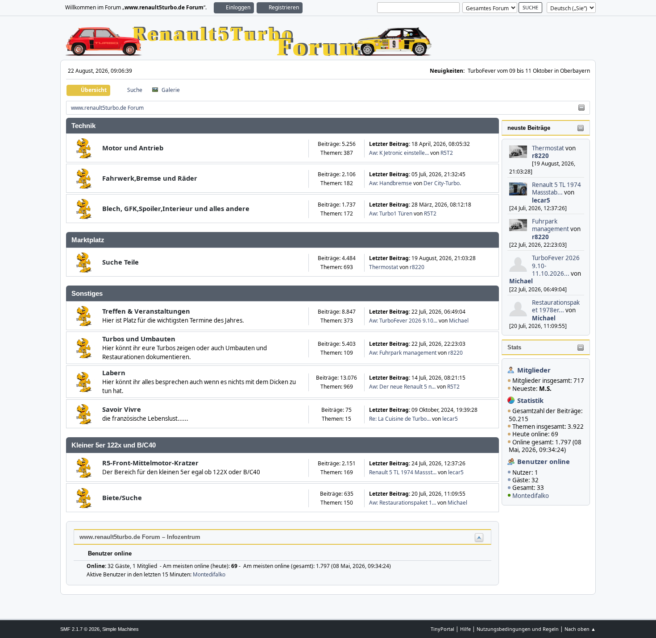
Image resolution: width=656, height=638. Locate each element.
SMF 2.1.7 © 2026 (80, 629)
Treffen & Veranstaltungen (146, 311)
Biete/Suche (122, 497)
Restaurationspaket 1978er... (556, 306)
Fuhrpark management (550, 225)
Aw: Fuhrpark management (402, 352)
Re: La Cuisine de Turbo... (400, 419)
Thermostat (548, 148)
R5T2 (446, 153)
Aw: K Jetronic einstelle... (399, 153)
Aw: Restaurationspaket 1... (402, 502)
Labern (113, 372)
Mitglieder (534, 369)
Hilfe (465, 629)
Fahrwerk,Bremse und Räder (149, 178)
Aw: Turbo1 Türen (390, 213)
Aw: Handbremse (390, 183)
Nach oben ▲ (580, 629)
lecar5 (541, 200)
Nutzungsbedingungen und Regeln (518, 629)
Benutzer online (543, 461)
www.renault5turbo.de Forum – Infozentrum (139, 537)
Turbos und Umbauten (138, 338)
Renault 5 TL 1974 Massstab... (556, 188)
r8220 (540, 156)
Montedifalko (530, 496)
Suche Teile (120, 261)
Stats (514, 347)
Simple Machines (120, 629)
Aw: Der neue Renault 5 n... (402, 386)
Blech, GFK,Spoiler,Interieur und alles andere (175, 208)
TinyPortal (442, 629)
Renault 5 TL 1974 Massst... (402, 472)
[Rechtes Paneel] (581, 108)
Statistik (530, 400)
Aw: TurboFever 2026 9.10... (403, 320)
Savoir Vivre (121, 409)
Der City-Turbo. (442, 183)
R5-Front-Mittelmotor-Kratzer (150, 462)
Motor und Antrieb (132, 147)
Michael (521, 281)
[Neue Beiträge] (85, 148)
